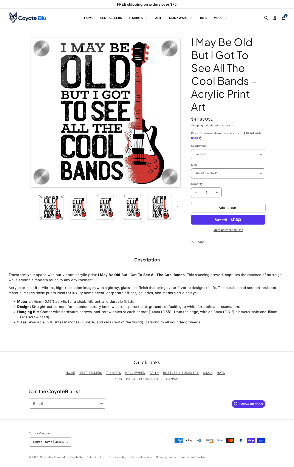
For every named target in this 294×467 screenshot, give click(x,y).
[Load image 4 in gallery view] (132, 207)
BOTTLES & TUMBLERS (181, 372)
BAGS (130, 379)
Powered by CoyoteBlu (68, 457)
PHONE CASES (150, 379)
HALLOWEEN (135, 372)
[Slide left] (33, 207)
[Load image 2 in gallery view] (78, 207)
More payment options (228, 229)
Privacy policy (118, 457)
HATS (221, 372)
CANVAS (172, 379)
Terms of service (141, 457)
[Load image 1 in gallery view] (51, 207)
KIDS (118, 379)
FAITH (154, 372)
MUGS (207, 372)
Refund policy (96, 457)
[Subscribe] (101, 404)
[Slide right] (178, 207)
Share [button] (199, 242)
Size (194, 164)
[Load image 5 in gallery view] (159, 207)
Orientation (199, 145)
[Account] (275, 18)
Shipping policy (166, 457)
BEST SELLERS (90, 372)
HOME (70, 372)
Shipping (197, 125)
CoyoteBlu (46, 457)
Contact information (193, 457)
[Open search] (266, 18)
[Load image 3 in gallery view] (105, 207)
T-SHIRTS (113, 372)
